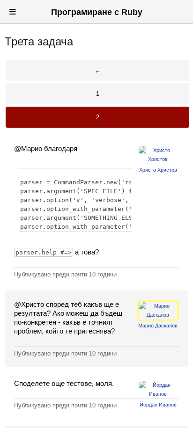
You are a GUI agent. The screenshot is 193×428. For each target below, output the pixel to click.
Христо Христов (158, 170)
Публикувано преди (65, 274)
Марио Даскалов (158, 325)
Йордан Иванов (158, 404)
